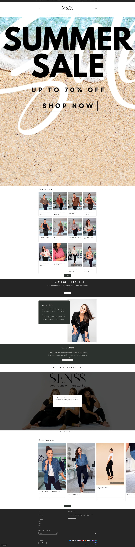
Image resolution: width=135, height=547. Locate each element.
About (39, 527)
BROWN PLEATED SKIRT (58, 237)
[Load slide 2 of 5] (64, 431)
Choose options (52, 498)
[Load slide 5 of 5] (69, 431)
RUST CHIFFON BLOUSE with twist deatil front (59, 212)
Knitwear (40, 523)
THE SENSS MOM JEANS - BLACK (103, 487)
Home (39, 514)
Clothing (39, 521)
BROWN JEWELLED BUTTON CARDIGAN (45, 212)
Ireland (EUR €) (42, 542)
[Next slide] (72, 432)
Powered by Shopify (94, 544)
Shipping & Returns (72, 518)
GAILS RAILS (89, 544)
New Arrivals (40, 519)
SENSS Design (40, 516)
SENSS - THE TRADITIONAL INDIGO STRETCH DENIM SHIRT (49, 491)
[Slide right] (70, 503)
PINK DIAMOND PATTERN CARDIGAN (44, 264)
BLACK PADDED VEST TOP (44, 237)
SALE (39, 525)
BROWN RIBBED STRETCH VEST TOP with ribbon (89, 212)
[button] (39, 8)
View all (67, 275)
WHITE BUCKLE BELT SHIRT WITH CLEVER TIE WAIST (74, 270)
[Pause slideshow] (74, 432)
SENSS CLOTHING (67, 360)
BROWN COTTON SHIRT (73, 212)
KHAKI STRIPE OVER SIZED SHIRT (88, 238)
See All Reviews (67, 406)
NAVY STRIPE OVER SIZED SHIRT (75, 237)
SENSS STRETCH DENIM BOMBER (74, 494)
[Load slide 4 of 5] (68, 431)
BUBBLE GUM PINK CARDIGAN (59, 263)
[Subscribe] (56, 533)
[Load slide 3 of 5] (66, 431)
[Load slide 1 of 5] (63, 431)
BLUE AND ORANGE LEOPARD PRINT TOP (89, 270)
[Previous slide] (60, 432)
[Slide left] (65, 503)
